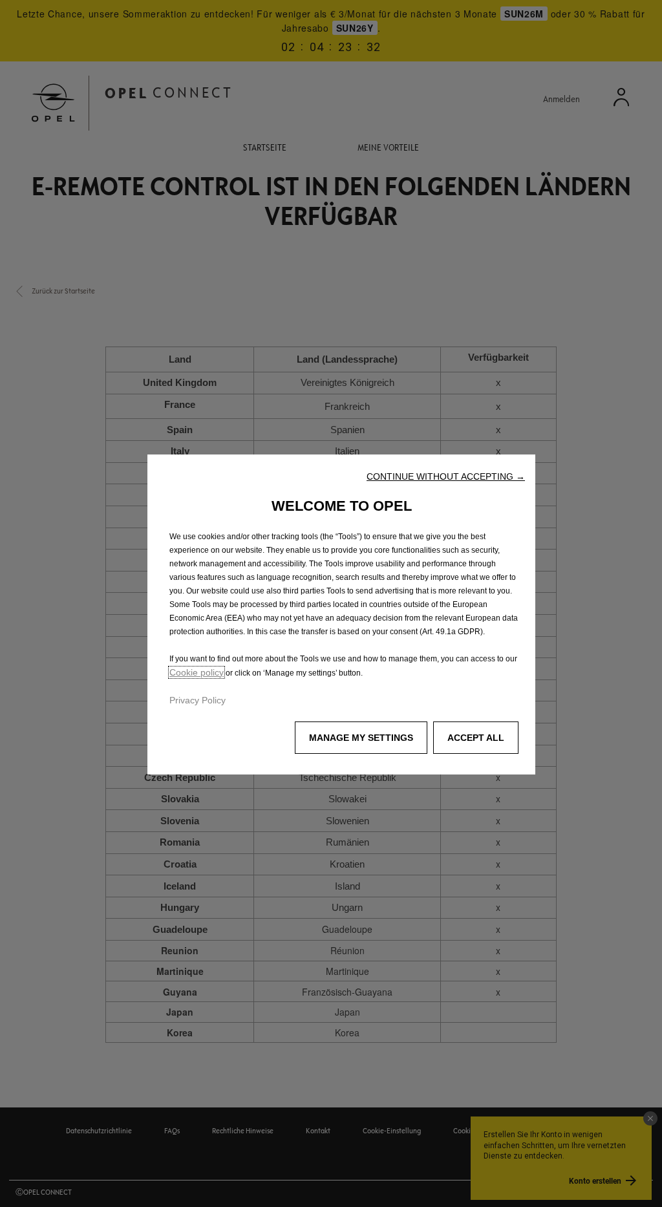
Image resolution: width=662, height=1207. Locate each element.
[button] (446, 476)
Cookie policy (196, 672)
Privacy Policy (197, 700)
